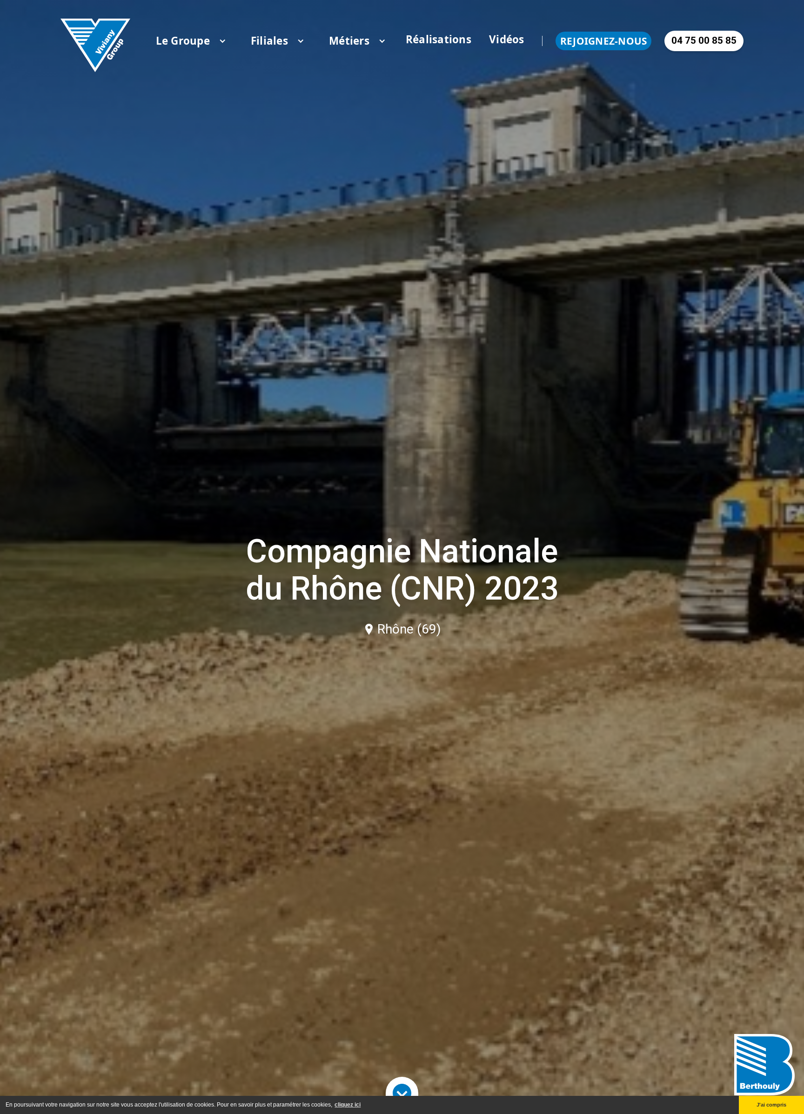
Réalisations (438, 39)
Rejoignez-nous (603, 40)
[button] (182, 41)
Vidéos (506, 39)
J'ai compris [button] (771, 1104)
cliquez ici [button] (348, 1104)
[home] (95, 40)
